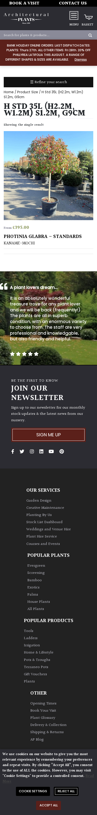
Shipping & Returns (47, 732)
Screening (36, 573)
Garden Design (38, 501)
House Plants (38, 602)
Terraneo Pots (36, 667)
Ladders (31, 638)
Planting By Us (39, 515)
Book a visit (24, 3)
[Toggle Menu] (74, 15)
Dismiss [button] (81, 59)
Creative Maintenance (45, 508)
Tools (28, 631)
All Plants (35, 609)
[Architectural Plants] (26, 18)
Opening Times (43, 703)
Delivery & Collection (48, 725)
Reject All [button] (66, 791)
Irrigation (32, 645)
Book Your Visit (43, 711)
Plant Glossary (42, 718)
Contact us (73, 3)
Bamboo (34, 580)
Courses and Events (43, 544)
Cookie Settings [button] (33, 791)
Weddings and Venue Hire (48, 529)
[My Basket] (87, 15)
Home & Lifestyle (38, 653)
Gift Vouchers (35, 674)
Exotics (33, 587)
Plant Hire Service (41, 537)
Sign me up (48, 435)
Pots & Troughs (37, 660)
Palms (32, 595)
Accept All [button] (49, 805)
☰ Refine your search (48, 82)
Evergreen (36, 566)
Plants (29, 681)
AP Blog (37, 740)
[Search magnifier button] (90, 35)
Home (9, 92)
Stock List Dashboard (44, 522)
